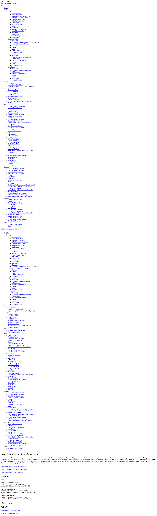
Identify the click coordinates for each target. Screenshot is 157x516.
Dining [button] (6, 306)
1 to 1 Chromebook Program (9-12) (22, 70)
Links (13, 49)
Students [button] (6, 422)
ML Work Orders (13, 136)
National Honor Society (15, 108)
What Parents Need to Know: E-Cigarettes (20, 196)
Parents (6, 167)
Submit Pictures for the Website (17, 155)
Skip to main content (7, 1)
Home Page (15, 40)
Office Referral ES (13, 139)
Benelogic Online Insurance (16, 114)
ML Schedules (12, 134)
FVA (5, 222)
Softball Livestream (13, 103)
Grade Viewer (12, 206)
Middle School (12, 54)
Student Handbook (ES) (15, 214)
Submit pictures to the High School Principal (13, 472)
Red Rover (11, 145)
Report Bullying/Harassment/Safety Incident (20, 150)
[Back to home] (10, 3)
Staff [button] (5, 333)
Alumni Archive (16, 13)
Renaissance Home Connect (16, 188)
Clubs (6, 104)
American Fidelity (13, 113)
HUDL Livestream (13, 95)
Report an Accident (13, 149)
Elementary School (13, 39)
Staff (5, 109)
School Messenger (13, 191)
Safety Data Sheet (13, 154)
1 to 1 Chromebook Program (16, 168)
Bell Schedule (16, 58)
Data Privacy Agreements (15, 172)
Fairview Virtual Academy (15, 224)
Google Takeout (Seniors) (15, 209)
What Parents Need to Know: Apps (18, 195)
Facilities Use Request (18, 24)
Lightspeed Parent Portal (15, 180)
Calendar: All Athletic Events (20, 17)
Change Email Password (15, 116)
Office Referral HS (13, 140)
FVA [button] (5, 447)
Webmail (10, 163)
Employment (15, 22)
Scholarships (15, 78)
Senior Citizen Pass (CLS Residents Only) (20, 101)
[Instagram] (16, 510)
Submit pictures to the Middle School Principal (14, 469)
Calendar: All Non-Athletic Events (21, 16)
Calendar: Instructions (18, 21)
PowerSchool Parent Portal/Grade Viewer (20, 186)
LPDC (10, 132)
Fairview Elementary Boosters (20, 44)
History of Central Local (19, 29)
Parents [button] (6, 391)
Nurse (9, 181)
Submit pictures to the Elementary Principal (13, 466)
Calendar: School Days (18, 19)
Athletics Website (13, 90)
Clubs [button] (6, 329)
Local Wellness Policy (18, 31)
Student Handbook (17, 52)
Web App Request (13, 162)
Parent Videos (12, 183)
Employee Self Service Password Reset (19, 122)
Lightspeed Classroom (14, 131)
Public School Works (14, 144)
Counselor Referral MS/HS (16, 119)
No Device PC (12, 137)
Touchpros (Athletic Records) (16, 96)
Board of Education (17, 14)
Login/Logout (12, 111)
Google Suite (12, 208)
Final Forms (11, 124)
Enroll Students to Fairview (16, 173)
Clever (10, 117)
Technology (11, 158)
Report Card (15, 34)
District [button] (6, 234)
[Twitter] (10, 510)
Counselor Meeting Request (16, 203)
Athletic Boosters (13, 91)
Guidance (14, 45)
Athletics (6, 88)
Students (6, 198)
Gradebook (11, 129)
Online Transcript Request (15, 211)
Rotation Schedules (17, 50)
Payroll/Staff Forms (13, 142)
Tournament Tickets (13, 98)
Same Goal (11, 147)
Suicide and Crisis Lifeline (15, 221)
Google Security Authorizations (17, 127)
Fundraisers (15, 27)
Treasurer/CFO (16, 37)
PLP (9, 226)
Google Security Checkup (15, 126)
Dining (6, 81)
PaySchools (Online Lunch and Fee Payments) (21, 86)
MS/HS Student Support (19, 60)
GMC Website (12, 93)
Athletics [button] (6, 312)
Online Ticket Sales (13, 99)
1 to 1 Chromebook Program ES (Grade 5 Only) (25, 42)
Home (6, 8)
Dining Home (12, 83)
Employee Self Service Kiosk (16, 121)
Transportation (12, 160)
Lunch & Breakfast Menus (15, 85)
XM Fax (10, 165)
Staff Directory (16, 36)
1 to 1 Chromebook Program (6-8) (21, 57)
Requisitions (11, 152)
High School (11, 67)
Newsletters (15, 32)
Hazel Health (12, 178)
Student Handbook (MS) (15, 216)
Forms (13, 26)
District (6, 9)
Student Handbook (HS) (15, 217)
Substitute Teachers (13, 157)
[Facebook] (4, 510)
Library (14, 47)
